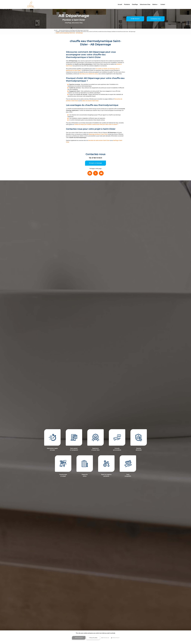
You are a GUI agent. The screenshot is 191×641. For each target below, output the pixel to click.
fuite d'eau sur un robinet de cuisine (88, 73)
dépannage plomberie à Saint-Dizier (98, 134)
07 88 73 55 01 (135, 18)
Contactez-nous (156, 18)
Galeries (154, 4)
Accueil (120, 4)
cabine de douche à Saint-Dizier (90, 100)
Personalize (106, 637)
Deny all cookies (93, 637)
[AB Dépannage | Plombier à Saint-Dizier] (30, 4)
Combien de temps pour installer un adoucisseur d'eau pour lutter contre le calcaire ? (96, 124)
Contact (162, 4)
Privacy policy (115, 637)
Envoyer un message (95, 163)
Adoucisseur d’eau (145, 4)
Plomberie (127, 4)
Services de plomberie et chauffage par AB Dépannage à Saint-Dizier (73, 30)
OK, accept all (79, 637)
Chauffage (135, 4)
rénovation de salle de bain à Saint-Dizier (99, 140)
